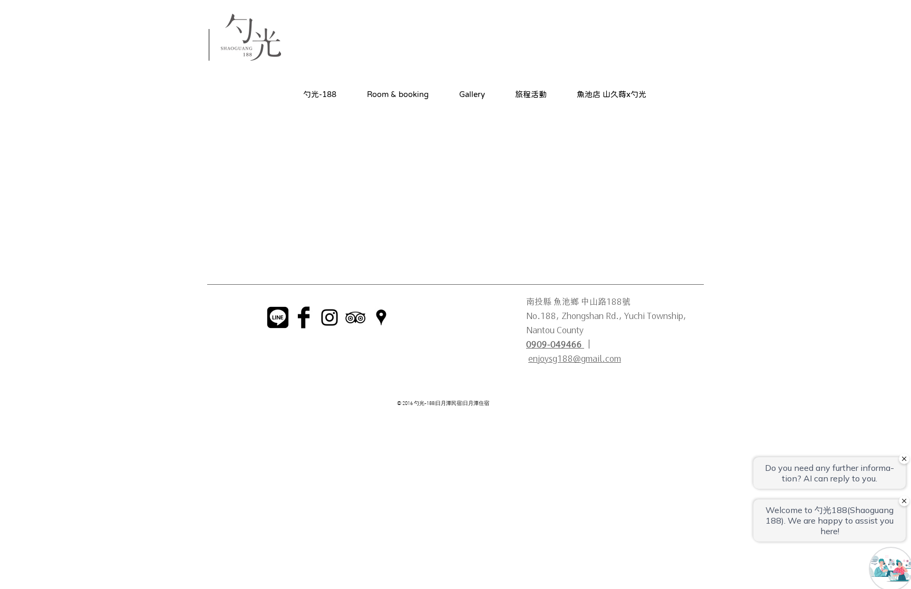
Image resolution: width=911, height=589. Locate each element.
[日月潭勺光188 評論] (355, 317)
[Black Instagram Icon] (329, 317)
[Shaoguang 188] (381, 317)
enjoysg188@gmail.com (574, 357)
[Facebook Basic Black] (304, 317)
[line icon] (278, 317)
